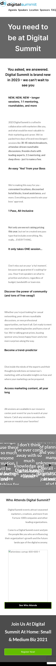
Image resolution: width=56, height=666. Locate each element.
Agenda (12, 9)
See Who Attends (28, 605)
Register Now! (28, 651)
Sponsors (45, 9)
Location (34, 9)
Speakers (23, 9)
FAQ (53, 9)
